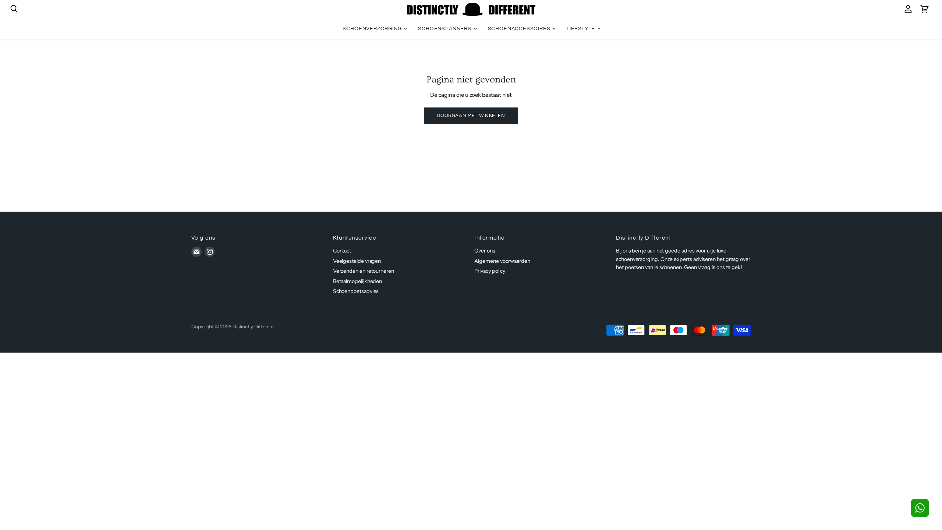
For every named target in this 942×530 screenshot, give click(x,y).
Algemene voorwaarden (502, 261)
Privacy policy (489, 271)
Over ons (484, 250)
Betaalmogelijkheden (357, 281)
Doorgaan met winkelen (471, 115)
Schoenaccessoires (520, 28)
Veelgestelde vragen (357, 261)
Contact (342, 250)
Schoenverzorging (373, 28)
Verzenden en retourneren (363, 271)
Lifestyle (581, 28)
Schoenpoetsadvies (356, 291)
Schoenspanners (445, 28)
